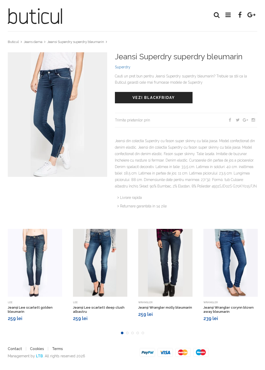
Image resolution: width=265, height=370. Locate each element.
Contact (15, 349)
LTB (39, 356)
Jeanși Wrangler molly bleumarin (165, 307)
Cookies (37, 349)
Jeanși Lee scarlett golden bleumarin (30, 310)
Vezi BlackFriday (153, 98)
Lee (10, 302)
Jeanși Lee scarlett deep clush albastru (98, 310)
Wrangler (145, 302)
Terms (57, 349)
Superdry (122, 67)
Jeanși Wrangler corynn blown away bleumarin (228, 310)
